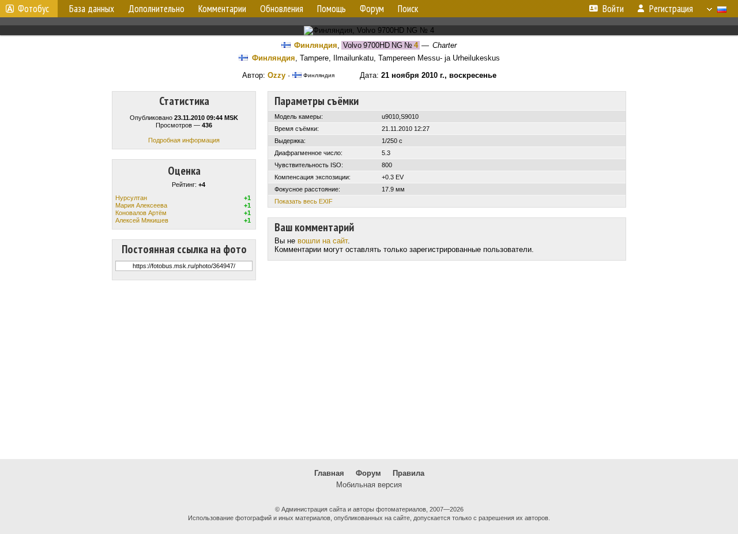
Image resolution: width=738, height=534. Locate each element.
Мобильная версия (369, 484)
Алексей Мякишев (141, 220)
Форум (368, 473)
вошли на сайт (323, 240)
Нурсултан (131, 197)
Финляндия (315, 45)
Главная (329, 473)
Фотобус (33, 8)
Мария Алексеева (141, 205)
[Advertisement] (369, 369)
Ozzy (276, 75)
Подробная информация (184, 140)
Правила (408, 473)
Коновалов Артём (141, 212)
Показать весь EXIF (303, 201)
